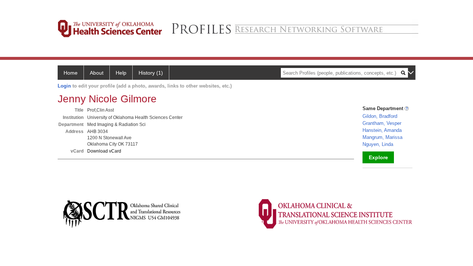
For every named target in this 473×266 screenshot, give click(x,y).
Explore (378, 157)
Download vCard (104, 151)
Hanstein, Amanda (382, 130)
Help (121, 73)
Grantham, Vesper (382, 123)
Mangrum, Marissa (382, 137)
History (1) (151, 73)
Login (64, 86)
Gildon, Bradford (380, 116)
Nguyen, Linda (378, 144)
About (96, 73)
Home (71, 73)
